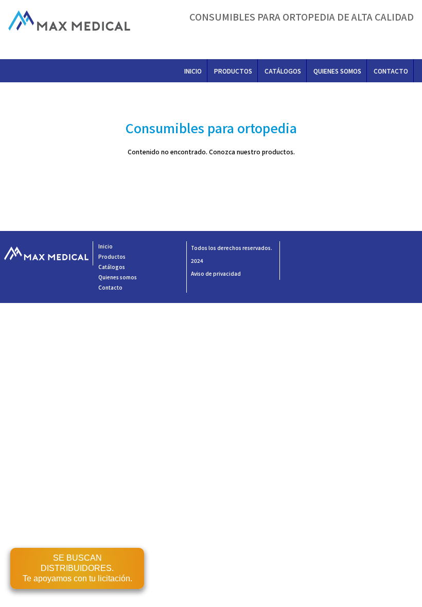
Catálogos (283, 70)
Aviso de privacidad (216, 273)
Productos (233, 70)
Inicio (193, 70)
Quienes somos (337, 70)
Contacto (391, 70)
